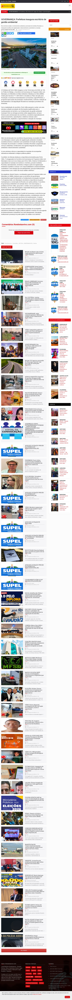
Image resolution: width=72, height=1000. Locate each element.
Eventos (41, 983)
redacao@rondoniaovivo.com (57, 978)
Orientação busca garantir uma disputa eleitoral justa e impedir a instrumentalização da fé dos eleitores (34, 809)
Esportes (34, 970)
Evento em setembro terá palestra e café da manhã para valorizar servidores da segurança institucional (34, 945)
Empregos (28, 979)
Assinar (14, 1)
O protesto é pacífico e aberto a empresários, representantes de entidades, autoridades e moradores (33, 856)
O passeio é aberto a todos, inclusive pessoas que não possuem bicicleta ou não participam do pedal (34, 823)
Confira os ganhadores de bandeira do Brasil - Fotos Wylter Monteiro (64, 472)
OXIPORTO (62, 208)
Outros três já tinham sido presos (33, 760)
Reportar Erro (43, 219)
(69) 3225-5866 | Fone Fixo (56, 968)
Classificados (38, 976)
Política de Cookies (37, 994)
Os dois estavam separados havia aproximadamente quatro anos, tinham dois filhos (34, 419)
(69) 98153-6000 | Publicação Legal (58, 976)
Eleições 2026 (29, 695)
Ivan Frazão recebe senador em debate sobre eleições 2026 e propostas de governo (34, 839)
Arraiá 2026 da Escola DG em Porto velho (63, 462)
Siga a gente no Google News (24, 33)
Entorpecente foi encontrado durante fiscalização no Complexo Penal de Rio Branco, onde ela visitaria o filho (34, 404)
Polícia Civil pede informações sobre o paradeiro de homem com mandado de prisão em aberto (34, 731)
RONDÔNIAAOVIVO (28, 243)
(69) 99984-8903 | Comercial (56, 973)
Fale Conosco (53, 966)
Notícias (28, 967)
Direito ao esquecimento (34, 219)
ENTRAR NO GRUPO (39, 72)
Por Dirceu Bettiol (29, 274)
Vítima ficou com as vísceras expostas (34, 869)
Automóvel (53, 58)
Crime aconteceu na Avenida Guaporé (33, 714)
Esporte (27, 631)
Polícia (27, 303)
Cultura (39, 970)
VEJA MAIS (24, 950)
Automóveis (54, 55)
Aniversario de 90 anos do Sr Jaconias (64, 497)
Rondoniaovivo (8, 243)
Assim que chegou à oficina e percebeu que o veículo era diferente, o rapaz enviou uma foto (34, 517)
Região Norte (28, 367)
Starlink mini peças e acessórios (54, 111)
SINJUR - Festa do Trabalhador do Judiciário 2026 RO (64, 441)
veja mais (67, 29)
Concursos (28, 973)
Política (27, 466)
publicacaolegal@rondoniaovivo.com (58, 983)
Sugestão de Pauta (24, 219)
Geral (27, 271)
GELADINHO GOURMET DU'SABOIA (54, 94)
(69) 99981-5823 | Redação (56, 971)
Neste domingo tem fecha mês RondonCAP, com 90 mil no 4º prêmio (64, 329)
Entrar (9, 1)
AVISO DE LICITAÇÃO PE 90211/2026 (63, 285)
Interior (27, 256)
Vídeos (27, 986)
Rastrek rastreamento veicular (54, 163)
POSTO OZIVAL (63, 185)
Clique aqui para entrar (24, 232)
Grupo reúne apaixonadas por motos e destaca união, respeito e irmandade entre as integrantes (34, 667)
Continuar (67, 997)
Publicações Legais (30, 435)
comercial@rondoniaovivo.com (57, 981)
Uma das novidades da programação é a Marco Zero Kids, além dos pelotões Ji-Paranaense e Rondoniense (34, 637)
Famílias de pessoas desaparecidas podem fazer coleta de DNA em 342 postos (39, 11)
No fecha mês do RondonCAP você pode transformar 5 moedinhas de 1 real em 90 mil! (34, 885)
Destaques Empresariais (31, 880)
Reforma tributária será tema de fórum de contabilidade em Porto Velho (64, 354)
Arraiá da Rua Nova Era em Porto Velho (63, 432)
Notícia (35, 243)
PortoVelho (15, 243)
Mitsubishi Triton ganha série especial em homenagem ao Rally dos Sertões (64, 341)
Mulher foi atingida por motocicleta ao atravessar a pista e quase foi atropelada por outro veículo (34, 261)
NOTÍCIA (21, 243)
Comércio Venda (53, 158)
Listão (39, 973)
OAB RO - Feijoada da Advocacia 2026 (64, 423)
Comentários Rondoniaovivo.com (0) (18, 224)
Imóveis (53, 72)
